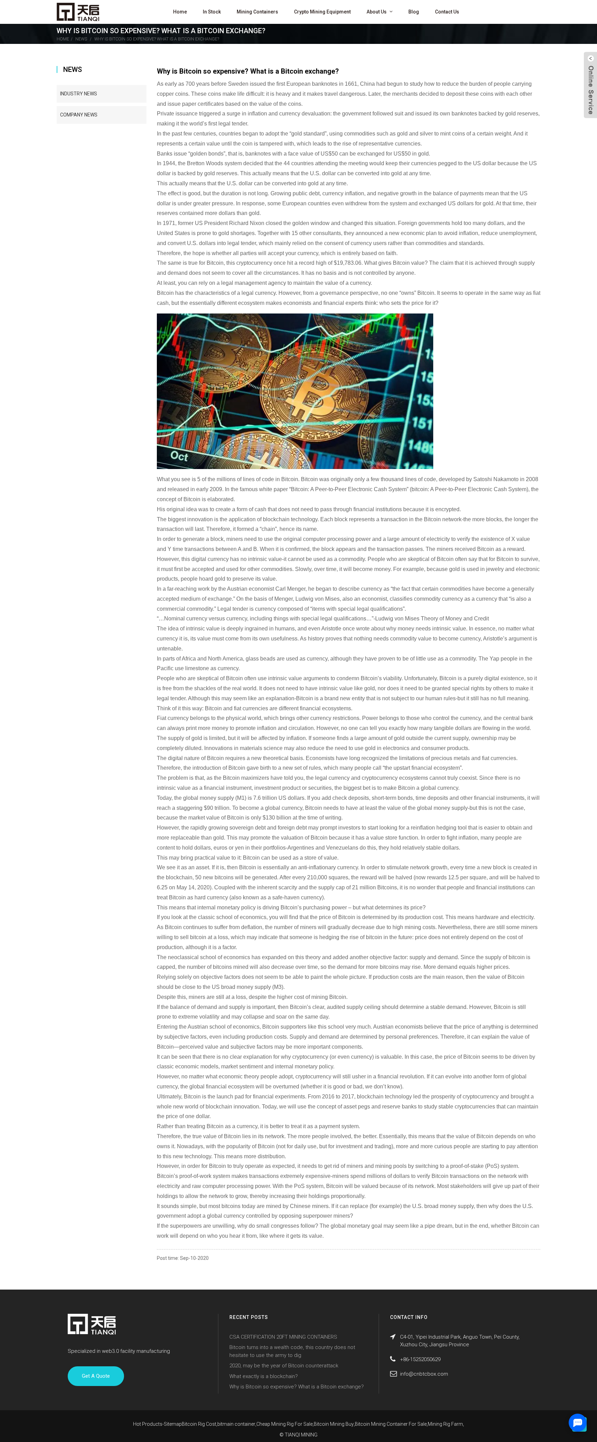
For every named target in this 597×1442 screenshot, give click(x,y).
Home (180, 12)
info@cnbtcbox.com (424, 1374)
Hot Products (147, 1424)
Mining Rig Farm (445, 1424)
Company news (78, 115)
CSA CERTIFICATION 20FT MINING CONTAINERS (283, 1337)
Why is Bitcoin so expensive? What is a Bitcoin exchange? (156, 39)
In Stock (212, 12)
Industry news (78, 93)
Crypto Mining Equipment (322, 12)
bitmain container (236, 1424)
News (81, 39)
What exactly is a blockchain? (263, 1376)
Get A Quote (96, 1376)
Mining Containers (257, 12)
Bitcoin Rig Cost (199, 1424)
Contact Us (447, 12)
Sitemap (173, 1424)
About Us (377, 12)
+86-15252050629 (420, 1359)
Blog (413, 12)
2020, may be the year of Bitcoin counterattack (283, 1366)
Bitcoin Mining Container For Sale (391, 1424)
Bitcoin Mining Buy (334, 1424)
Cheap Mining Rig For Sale (284, 1424)
